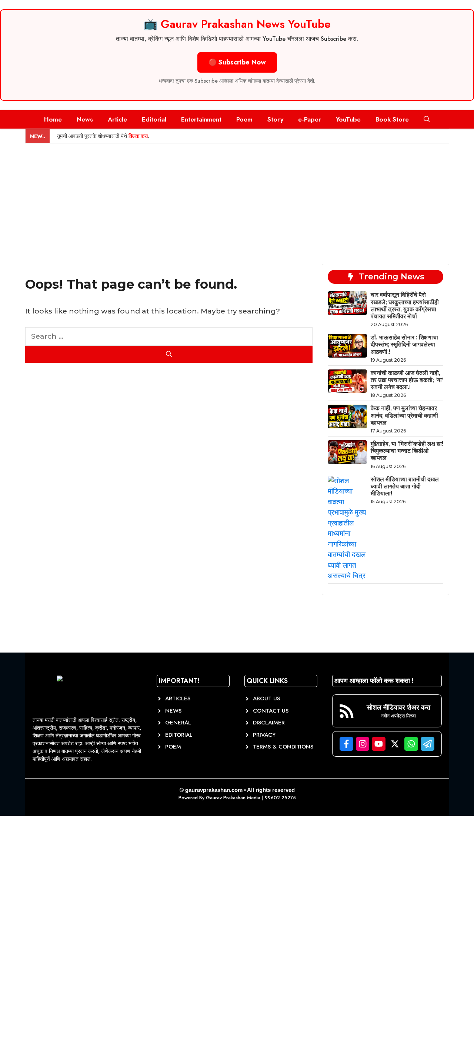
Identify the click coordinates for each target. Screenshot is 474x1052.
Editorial (154, 119)
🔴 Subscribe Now (237, 62)
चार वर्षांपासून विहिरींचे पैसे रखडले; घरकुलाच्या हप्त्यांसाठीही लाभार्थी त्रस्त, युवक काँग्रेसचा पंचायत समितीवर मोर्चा (405, 305)
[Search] (169, 354)
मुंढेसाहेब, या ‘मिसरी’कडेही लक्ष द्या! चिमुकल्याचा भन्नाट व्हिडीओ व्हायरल (407, 450)
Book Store (392, 119)
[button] (426, 119)
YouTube (348, 119)
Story (275, 119)
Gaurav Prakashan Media (233, 797)
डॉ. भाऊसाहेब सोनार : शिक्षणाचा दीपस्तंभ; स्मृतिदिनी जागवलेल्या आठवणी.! (404, 344)
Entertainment (201, 119)
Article (117, 119)
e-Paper (309, 119)
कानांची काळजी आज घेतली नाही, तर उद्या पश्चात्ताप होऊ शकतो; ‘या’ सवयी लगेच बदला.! (407, 380)
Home (53, 119)
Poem (244, 119)
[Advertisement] (237, 199)
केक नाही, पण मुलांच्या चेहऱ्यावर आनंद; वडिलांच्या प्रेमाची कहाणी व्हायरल (404, 415)
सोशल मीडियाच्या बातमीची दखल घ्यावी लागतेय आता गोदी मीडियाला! (405, 486)
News (85, 119)
